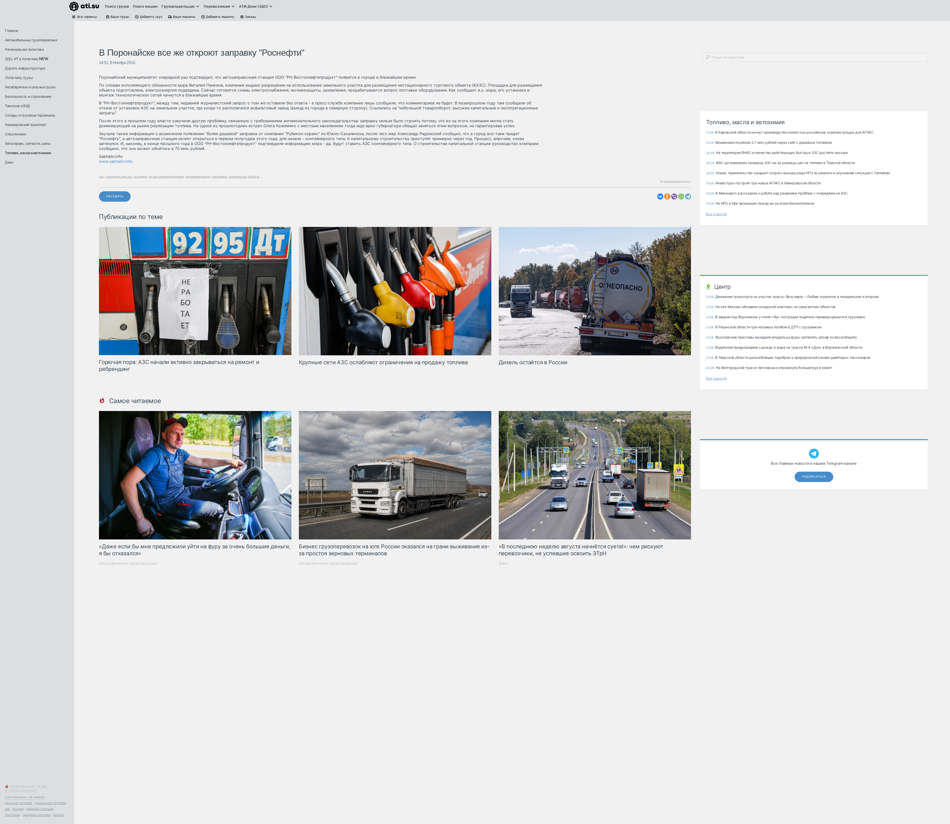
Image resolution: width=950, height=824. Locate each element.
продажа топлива (36, 815)
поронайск (219, 176)
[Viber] (674, 196)
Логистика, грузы (19, 77)
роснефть (140, 176)
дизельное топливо (50, 803)
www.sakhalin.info (116, 161)
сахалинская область (244, 176)
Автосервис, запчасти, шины (27, 143)
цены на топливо (18, 803)
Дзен (9, 162)
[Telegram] (688, 196)
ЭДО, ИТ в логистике (21, 59)
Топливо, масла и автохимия (28, 153)
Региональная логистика (24, 49)
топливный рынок (198, 176)
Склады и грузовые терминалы (30, 115)
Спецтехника (15, 134)
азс (7, 809)
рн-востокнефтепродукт (166, 176)
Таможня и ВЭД (17, 106)
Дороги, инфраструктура (25, 68)
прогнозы (12, 815)
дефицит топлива (40, 809)
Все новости (716, 214)
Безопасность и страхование (28, 96)
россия (18, 809)
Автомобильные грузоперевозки (31, 40)
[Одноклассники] (667, 196)
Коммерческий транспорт (25, 124)
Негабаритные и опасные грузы (30, 87)
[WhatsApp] (681, 196)
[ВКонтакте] (660, 196)
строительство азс (118, 176)
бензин (58, 815)
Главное (11, 30)
